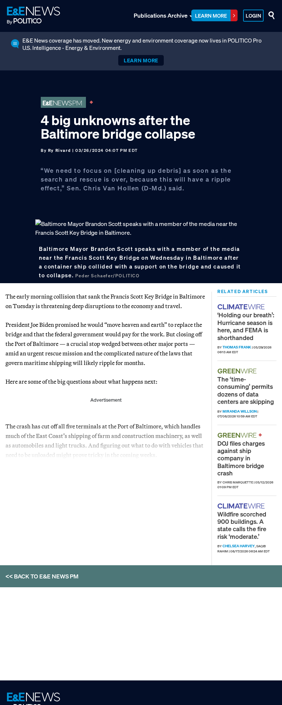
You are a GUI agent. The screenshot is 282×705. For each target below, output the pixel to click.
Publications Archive (161, 15)
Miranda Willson (240, 411)
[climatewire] (242, 307)
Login (253, 15)
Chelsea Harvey (239, 546)
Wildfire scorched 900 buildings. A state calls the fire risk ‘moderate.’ (241, 525)
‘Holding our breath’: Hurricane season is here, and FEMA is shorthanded (245, 326)
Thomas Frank (237, 347)
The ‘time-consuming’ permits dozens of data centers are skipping (245, 390)
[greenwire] (237, 371)
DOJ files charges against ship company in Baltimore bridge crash (241, 458)
